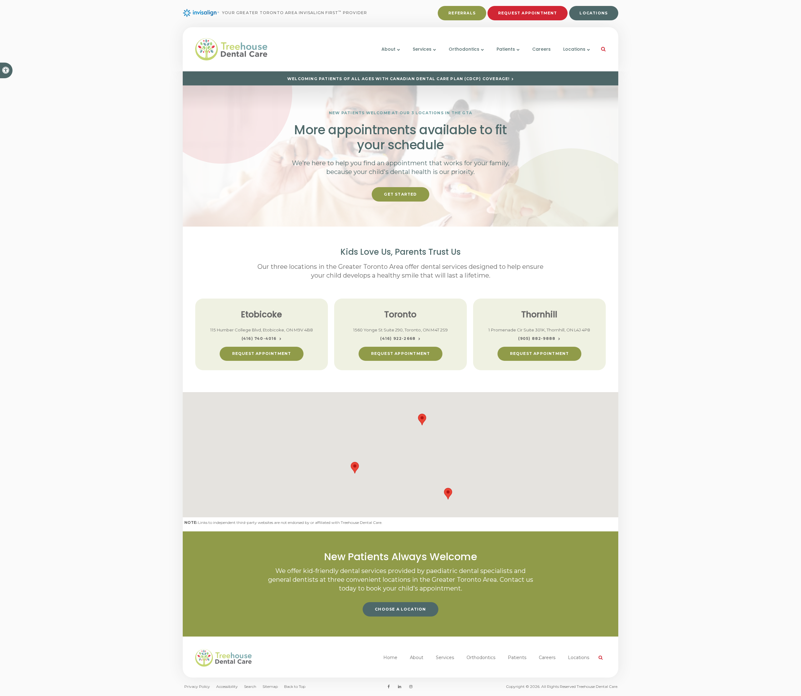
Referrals (462, 13)
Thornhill (539, 314)
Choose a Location (400, 609)
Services (445, 657)
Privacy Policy (197, 686)
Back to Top (294, 686)
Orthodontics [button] (464, 49)
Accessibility (227, 686)
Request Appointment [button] (527, 13)
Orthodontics (481, 657)
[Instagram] (410, 686)
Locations (593, 13)
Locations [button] (574, 49)
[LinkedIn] (399, 686)
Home (390, 657)
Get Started (400, 194)
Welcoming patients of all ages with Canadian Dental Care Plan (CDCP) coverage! (398, 78)
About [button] (388, 49)
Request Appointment (261, 353)
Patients (517, 657)
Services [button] (422, 49)
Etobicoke (261, 314)
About (416, 657)
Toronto (400, 314)
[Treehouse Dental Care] (261, 49)
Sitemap (270, 686)
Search (250, 686)
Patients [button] (506, 49)
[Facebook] (390, 686)
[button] (355, 467)
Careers (541, 49)
